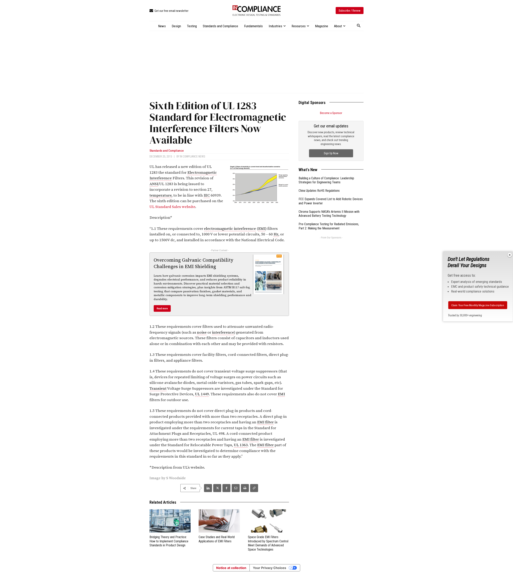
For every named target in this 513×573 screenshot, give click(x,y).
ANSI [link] (153, 184)
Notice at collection (231, 568)
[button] (359, 26)
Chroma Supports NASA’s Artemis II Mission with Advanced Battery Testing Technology (329, 214)
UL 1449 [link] (202, 394)
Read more (162, 308)
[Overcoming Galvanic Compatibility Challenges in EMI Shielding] (268, 274)
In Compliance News (192, 156)
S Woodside (176, 478)
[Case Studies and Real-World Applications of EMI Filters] (219, 520)
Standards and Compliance (166, 150)
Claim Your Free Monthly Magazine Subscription (477, 305)
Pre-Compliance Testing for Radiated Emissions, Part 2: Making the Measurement (329, 226)
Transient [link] (158, 388)
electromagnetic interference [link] (230, 228)
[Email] (236, 488)
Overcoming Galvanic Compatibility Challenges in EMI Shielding (193, 263)
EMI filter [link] (265, 422)
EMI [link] (261, 228)
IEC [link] (207, 195)
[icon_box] (168, 11)
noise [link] (202, 332)
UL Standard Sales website (172, 207)
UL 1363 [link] (241, 445)
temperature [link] (160, 195)
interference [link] (223, 332)
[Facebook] (226, 488)
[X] (217, 488)
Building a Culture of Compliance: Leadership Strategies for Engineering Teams (326, 180)
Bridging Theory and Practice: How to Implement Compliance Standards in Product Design (168, 541)
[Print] (245, 488)
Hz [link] (276, 234)
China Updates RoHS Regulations (319, 191)
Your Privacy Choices (269, 568)
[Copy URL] (254, 488)
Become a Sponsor (331, 113)
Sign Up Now (331, 153)
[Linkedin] (208, 488)
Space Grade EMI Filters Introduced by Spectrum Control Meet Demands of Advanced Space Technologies (268, 543)
